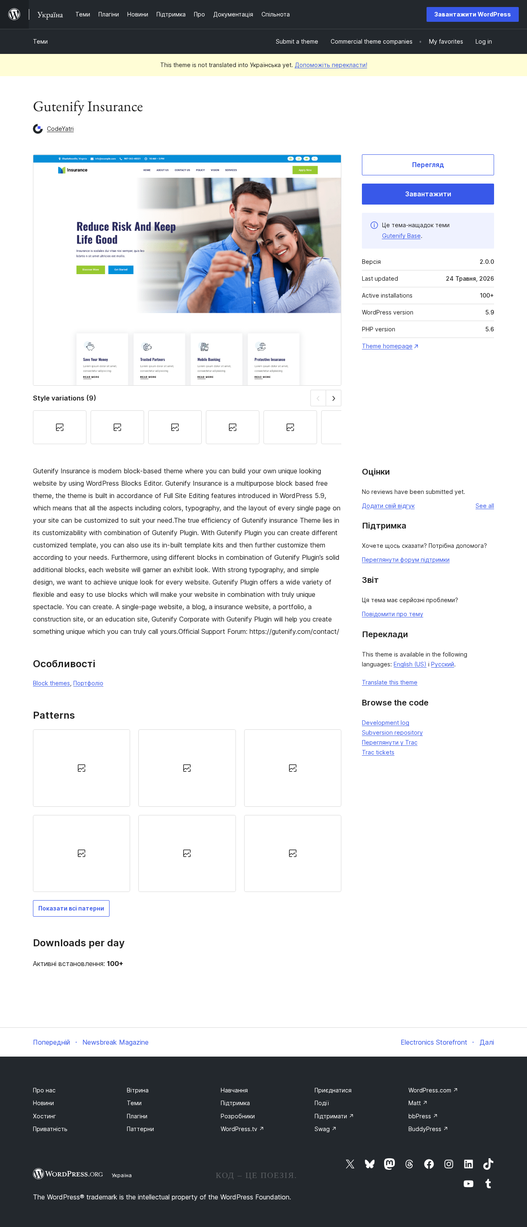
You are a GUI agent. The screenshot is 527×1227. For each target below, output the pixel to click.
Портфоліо (88, 683)
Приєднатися (333, 1090)
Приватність (50, 1128)
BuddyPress (428, 1128)
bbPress (423, 1116)
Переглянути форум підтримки (406, 559)
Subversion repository (392, 732)
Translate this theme (389, 682)
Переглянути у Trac (389, 742)
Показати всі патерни (71, 908)
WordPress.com (433, 1090)
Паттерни (140, 1128)
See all (485, 505)
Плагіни (137, 1116)
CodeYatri (60, 128)
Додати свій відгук (388, 505)
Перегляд (428, 165)
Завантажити (428, 194)
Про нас (44, 1090)
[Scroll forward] (333, 398)
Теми (40, 41)
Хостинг (44, 1116)
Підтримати (334, 1116)
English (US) (410, 664)
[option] (81, 767)
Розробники (238, 1116)
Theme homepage (387, 345)
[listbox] (187, 810)
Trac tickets (378, 752)
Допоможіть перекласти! (331, 64)
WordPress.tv (242, 1128)
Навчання (234, 1090)
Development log (385, 722)
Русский (442, 664)
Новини (43, 1102)
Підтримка (235, 1102)
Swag (326, 1128)
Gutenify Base (401, 235)
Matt (418, 1102)
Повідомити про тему (392, 613)
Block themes (51, 683)
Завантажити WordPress (472, 14)
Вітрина (138, 1090)
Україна (122, 1175)
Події (322, 1102)
